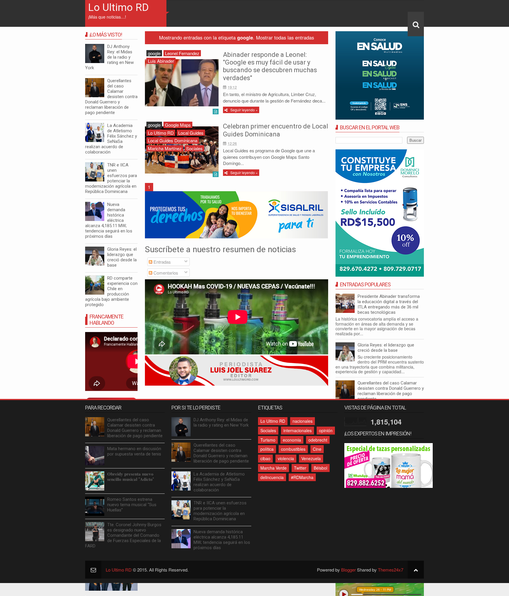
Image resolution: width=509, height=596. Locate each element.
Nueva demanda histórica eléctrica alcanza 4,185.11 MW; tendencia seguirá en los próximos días (108, 220)
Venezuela (311, 458)
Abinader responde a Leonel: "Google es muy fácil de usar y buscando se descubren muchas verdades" (270, 66)
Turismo (267, 440)
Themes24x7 (390, 570)
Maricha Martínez (165, 148)
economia (292, 440)
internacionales (297, 430)
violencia (286, 458)
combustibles (293, 449)
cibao (265, 458)
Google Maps (178, 125)
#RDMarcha (302, 477)
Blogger (348, 570)
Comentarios (165, 273)
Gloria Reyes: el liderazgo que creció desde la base (386, 347)
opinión (326, 430)
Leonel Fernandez (182, 53)
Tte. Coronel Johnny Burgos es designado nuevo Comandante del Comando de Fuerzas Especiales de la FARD (123, 535)
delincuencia (272, 477)
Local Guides (191, 133)
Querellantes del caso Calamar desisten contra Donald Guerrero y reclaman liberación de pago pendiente (391, 391)
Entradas (161, 262)
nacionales (302, 421)
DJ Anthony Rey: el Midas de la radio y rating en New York (109, 57)
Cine (317, 449)
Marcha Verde (273, 468)
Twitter (300, 468)
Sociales (194, 148)
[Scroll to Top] (416, 570)
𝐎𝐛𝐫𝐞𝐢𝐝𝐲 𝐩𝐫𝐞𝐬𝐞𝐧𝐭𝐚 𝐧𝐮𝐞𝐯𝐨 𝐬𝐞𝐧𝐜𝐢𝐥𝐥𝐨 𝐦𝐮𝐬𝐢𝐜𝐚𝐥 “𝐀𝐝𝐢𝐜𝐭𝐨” (130, 476)
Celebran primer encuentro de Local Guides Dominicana (275, 130)
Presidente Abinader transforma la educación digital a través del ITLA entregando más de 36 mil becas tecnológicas (389, 304)
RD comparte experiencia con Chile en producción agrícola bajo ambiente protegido (111, 291)
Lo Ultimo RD (118, 7)
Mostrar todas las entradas (285, 37)
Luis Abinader (161, 61)
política (267, 449)
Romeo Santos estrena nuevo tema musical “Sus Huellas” (131, 505)
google (154, 53)
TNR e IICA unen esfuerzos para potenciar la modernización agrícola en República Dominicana (111, 178)
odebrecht (317, 440)
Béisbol (320, 468)
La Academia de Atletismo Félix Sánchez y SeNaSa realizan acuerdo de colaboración (111, 139)
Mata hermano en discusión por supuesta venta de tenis (134, 451)
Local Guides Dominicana (172, 140)
